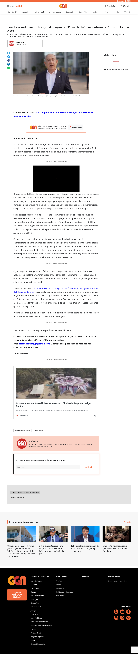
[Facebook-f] (128, 611)
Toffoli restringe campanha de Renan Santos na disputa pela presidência (85, 548)
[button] (8, 53)
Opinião (116, 12)
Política (105, 12)
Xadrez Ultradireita (38, 644)
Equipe (59, 584)
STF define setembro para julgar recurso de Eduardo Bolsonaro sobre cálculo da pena (51, 549)
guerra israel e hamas (22, 431)
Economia (70, 12)
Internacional (36, 607)
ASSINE (19, 6)
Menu (12, 6)
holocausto (39, 431)
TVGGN (127, 12)
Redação (21, 42)
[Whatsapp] (122, 618)
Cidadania (34, 584)
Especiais (25, 12)
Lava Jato (34, 614)
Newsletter (60, 588)
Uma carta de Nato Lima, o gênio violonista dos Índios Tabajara (115, 548)
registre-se (35, 492)
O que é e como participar (117, 581)
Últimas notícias (55, 12)
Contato (59, 581)
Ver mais (127, 522)
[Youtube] (122, 611)
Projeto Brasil (39, 12)
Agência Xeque (36, 581)
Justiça (95, 12)
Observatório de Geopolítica (41, 625)
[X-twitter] (116, 611)
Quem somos (61, 596)
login (18, 492)
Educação (34, 599)
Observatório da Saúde (39, 622)
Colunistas (35, 588)
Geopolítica (83, 12)
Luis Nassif (12, 12)
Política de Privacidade (64, 592)
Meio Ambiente (36, 618)
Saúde (33, 640)
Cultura (33, 592)
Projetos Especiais (37, 637)
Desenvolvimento (37, 596)
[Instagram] (116, 618)
